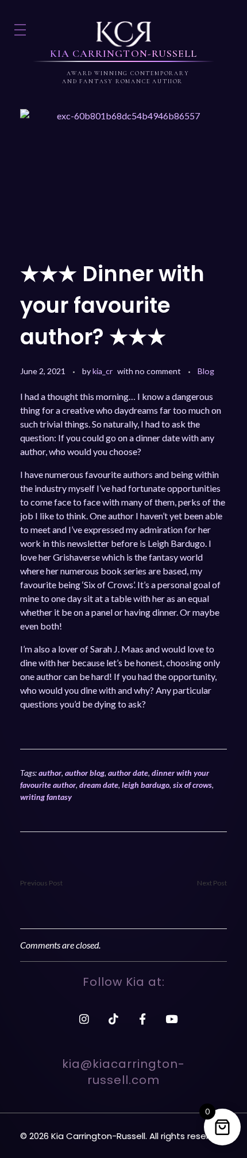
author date (128, 773)
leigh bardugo (145, 785)
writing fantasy (46, 797)
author (49, 773)
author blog (85, 773)
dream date (98, 785)
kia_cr (102, 371)
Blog (206, 371)
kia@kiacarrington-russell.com (123, 1072)
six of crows (192, 785)
